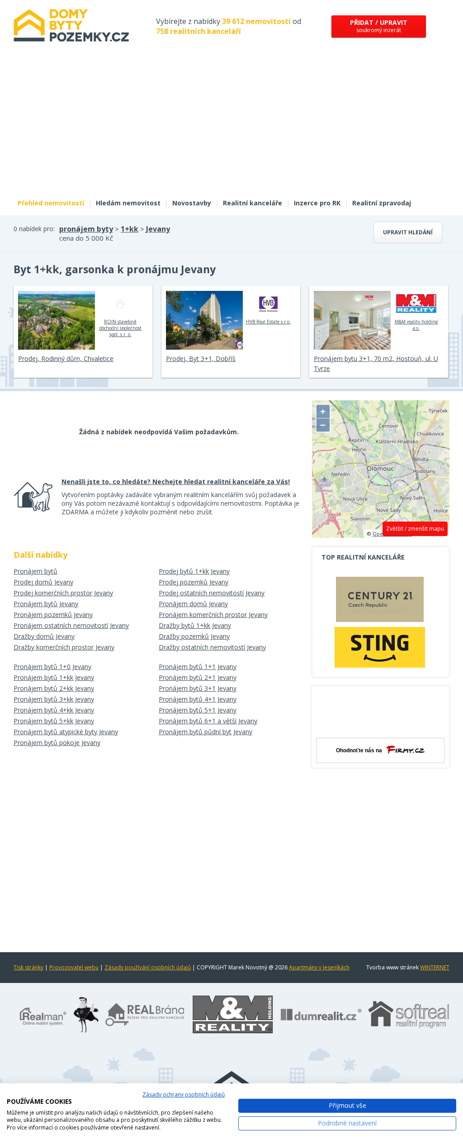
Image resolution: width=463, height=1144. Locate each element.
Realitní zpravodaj (381, 203)
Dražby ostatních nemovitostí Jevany (212, 647)
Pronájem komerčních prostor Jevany (213, 614)
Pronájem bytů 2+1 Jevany (197, 677)
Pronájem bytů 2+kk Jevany (54, 688)
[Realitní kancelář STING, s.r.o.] (380, 647)
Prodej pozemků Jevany (193, 582)
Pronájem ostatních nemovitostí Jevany (71, 625)
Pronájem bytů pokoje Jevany (57, 742)
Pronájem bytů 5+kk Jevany (54, 721)
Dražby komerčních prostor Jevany (64, 647)
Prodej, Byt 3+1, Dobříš (201, 358)
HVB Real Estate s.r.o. (268, 321)
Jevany (158, 229)
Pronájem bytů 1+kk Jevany (54, 677)
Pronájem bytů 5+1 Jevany (197, 710)
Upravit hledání (408, 232)
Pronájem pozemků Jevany (53, 614)
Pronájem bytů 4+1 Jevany (197, 699)
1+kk (129, 229)
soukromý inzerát (378, 26)
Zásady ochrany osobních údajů (183, 1094)
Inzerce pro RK (317, 203)
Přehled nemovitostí (51, 203)
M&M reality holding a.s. (416, 324)
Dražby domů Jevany (44, 636)
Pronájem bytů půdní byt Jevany (205, 731)
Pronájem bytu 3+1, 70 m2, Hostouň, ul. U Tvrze (376, 363)
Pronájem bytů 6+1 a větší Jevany (208, 721)
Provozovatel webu (74, 967)
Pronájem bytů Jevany (46, 603)
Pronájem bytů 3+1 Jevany (197, 688)
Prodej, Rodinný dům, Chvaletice (65, 358)
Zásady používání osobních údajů (147, 967)
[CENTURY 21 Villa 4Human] (380, 602)
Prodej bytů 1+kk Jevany (194, 571)
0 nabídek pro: (34, 228)
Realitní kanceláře (252, 203)
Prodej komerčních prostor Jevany (63, 593)
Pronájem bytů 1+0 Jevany (52, 666)
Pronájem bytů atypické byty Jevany (66, 731)
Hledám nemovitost (128, 203)
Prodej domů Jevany (43, 582)
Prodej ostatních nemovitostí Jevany (212, 593)
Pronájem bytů (35, 571)
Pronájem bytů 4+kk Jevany (54, 710)
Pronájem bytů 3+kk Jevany (54, 699)
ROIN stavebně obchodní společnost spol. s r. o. (120, 327)
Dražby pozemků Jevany (194, 636)
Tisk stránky (28, 967)
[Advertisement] (231, 125)
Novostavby (191, 203)
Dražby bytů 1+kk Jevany (195, 625)
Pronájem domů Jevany (193, 603)
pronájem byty (86, 229)
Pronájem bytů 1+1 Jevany (197, 666)
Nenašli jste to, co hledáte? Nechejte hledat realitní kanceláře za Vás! (175, 481)
